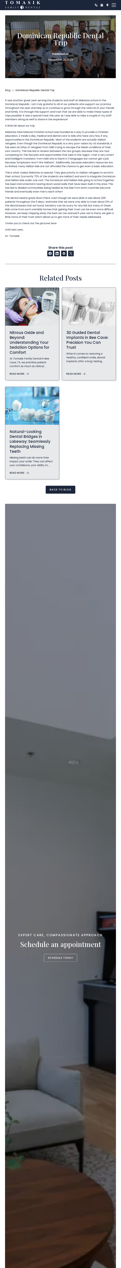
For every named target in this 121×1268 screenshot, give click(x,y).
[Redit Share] (64, 253)
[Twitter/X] (71, 253)
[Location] (107, 5)
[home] (22, 5)
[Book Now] (101, 5)
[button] (114, 5)
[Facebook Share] (50, 253)
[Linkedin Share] (57, 253)
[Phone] (96, 5)
